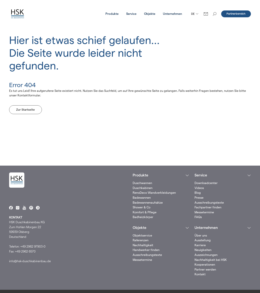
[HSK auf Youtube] (24, 208)
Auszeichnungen (206, 254)
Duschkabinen (142, 188)
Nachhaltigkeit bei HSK (211, 259)
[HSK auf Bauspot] (38, 208)
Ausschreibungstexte (209, 202)
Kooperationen (205, 264)
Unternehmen (172, 13)
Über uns (201, 235)
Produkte (112, 13)
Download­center (206, 183)
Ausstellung (203, 240)
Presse (199, 197)
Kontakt (200, 274)
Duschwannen (142, 183)
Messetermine (204, 212)
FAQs (198, 217)
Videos (199, 188)
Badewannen (142, 197)
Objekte (149, 13)
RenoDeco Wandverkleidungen (154, 192)
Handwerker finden (146, 250)
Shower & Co (141, 207)
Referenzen (140, 240)
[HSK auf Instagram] (17, 208)
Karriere (200, 245)
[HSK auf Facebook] (11, 208)
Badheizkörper (143, 217)
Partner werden (205, 269)
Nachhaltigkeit (143, 245)
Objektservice (142, 235)
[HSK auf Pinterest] (31, 208)
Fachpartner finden (208, 207)
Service (131, 13)
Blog (198, 192)
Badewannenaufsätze (148, 202)
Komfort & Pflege (144, 212)
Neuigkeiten (203, 250)
